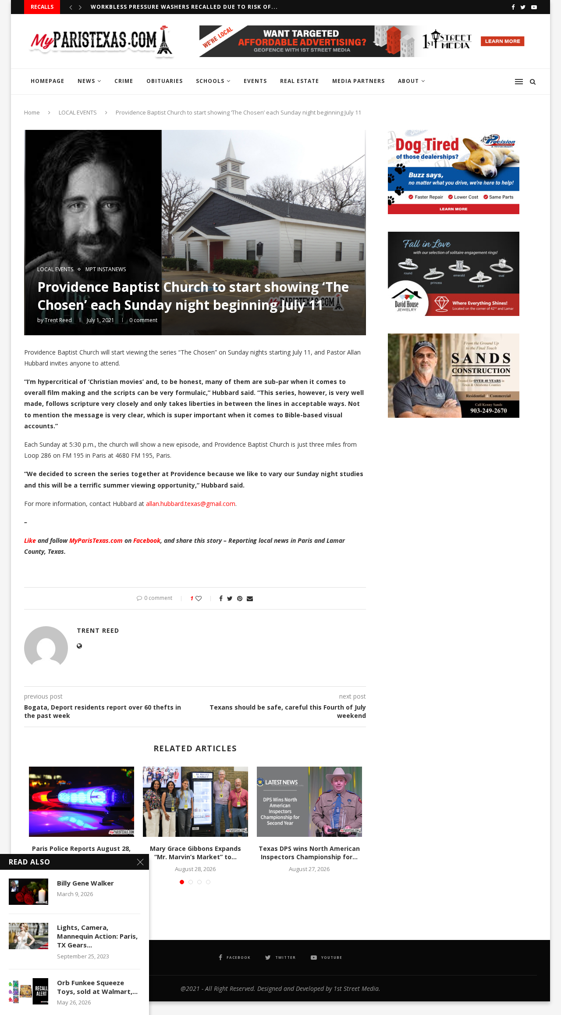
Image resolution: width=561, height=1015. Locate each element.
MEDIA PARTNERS (358, 81)
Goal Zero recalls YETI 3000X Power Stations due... (178, 7)
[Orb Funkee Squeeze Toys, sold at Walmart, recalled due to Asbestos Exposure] (28, 991)
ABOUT (408, 81)
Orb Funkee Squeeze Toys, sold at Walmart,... (97, 987)
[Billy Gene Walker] (28, 892)
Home (32, 112)
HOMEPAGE (47, 81)
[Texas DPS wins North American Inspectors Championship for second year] (309, 802)
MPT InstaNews (105, 269)
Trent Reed (58, 320)
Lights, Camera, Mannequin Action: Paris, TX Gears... (97, 936)
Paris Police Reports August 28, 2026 (81, 852)
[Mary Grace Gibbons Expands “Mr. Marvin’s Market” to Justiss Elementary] (195, 802)
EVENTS (255, 81)
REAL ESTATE (299, 81)
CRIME (123, 81)
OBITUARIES (164, 81)
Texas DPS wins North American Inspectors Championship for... (309, 852)
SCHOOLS (210, 81)
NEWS (86, 81)
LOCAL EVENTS (78, 112)
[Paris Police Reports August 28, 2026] (81, 802)
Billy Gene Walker (85, 883)
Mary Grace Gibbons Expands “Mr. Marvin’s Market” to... (195, 852)
